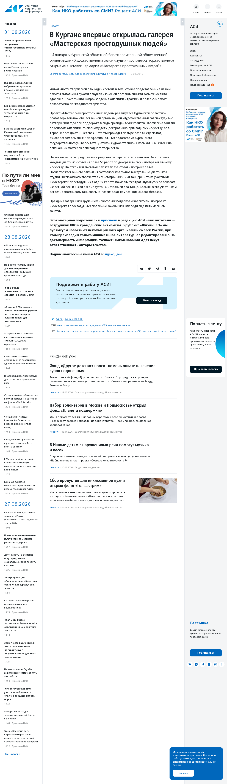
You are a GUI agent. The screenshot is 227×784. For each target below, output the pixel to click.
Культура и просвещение (112, 73)
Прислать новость (200, 70)
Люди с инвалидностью (88, 467)
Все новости (12, 754)
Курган (59, 318)
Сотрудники (197, 60)
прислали (109, 220)
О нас (193, 50)
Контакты (196, 55)
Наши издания (198, 80)
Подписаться (205, 95)
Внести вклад (152, 300)
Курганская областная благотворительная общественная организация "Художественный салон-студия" (116, 331)
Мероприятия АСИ (201, 65)
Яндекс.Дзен (112, 254)
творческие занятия (119, 325)
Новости (55, 25)
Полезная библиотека (203, 75)
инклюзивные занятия (69, 325)
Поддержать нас (200, 85)
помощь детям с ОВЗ (95, 325)
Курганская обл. (74, 318)
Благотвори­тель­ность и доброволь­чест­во (73, 73)
